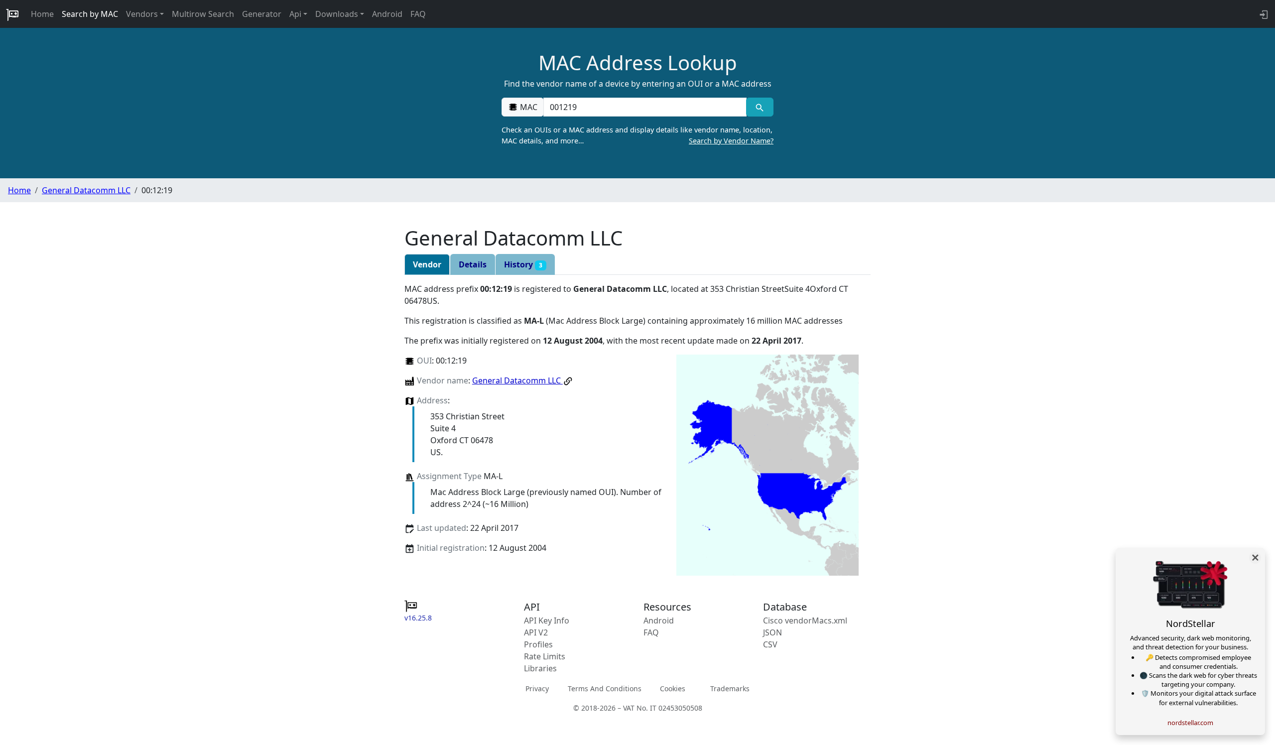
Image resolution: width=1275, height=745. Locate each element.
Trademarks (730, 688)
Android (387, 13)
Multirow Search (203, 13)
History (523, 264)
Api (295, 13)
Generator (261, 13)
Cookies (672, 688)
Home (42, 13)
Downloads (336, 13)
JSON (772, 632)
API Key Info (546, 620)
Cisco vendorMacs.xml (805, 620)
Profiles (538, 644)
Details (473, 264)
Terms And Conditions (604, 688)
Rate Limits (544, 656)
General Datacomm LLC (86, 190)
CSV (770, 644)
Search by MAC (90, 13)
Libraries (540, 668)
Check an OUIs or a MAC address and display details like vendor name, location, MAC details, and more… (637, 135)
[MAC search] (759, 107)
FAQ (418, 13)
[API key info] (1263, 14)
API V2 (536, 632)
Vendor (427, 264)
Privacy (537, 688)
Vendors (142, 13)
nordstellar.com (1190, 722)
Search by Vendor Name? (731, 140)
